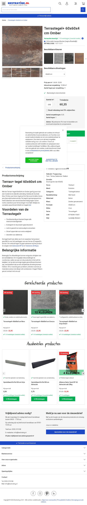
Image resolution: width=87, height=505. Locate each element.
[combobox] (26, 9)
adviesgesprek (26, 436)
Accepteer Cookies (34, 160)
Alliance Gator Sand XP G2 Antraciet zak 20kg (68, 383)
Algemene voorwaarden (49, 500)
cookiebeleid (34, 150)
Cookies (68, 500)
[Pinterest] (47, 493)
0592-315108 (8, 481)
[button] (16, 72)
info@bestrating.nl (11, 484)
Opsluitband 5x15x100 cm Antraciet (40, 383)
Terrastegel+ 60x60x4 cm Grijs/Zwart (68, 323)
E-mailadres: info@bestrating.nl (15, 432)
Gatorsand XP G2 (18, 246)
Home (4, 20)
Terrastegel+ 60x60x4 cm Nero (14, 321)
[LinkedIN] (53, 493)
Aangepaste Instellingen (52, 160)
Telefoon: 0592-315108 (13, 429)
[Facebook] (33, 493)
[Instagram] (40, 493)
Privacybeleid (61, 500)
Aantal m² (50, 100)
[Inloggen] (67, 3)
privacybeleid (44, 150)
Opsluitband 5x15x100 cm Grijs (14, 382)
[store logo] (18, 4)
